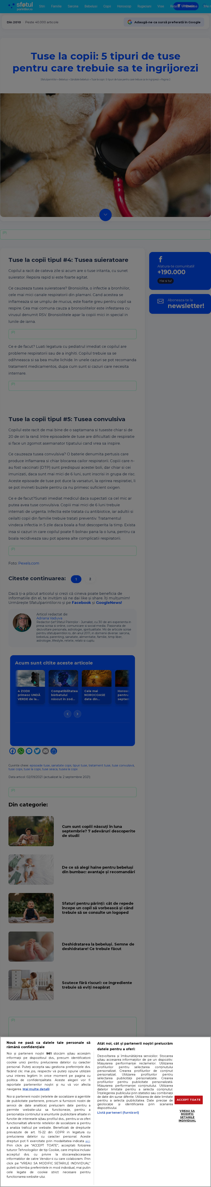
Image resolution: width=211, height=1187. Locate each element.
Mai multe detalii (36, 1089)
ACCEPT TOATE (188, 1099)
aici (87, 1141)
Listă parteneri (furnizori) (118, 1112)
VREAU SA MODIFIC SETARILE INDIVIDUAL (187, 1115)
